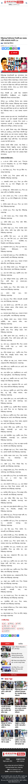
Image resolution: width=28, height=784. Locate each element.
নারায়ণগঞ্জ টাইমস (15, 780)
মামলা (14, 626)
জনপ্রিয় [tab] (21, 644)
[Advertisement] (14, 21)
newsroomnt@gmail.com (16, 771)
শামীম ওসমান (6, 626)
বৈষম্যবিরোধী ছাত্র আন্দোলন (9, 628)
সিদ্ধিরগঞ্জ (11, 623)
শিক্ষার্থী (18, 623)
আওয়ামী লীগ (6, 631)
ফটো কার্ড (15, 53)
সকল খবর (13, 675)
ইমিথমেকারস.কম (16, 782)
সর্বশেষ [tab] (7, 644)
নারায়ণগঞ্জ (21, 628)
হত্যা (4, 623)
